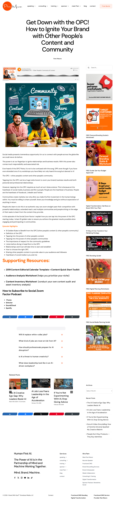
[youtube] (25, 478)
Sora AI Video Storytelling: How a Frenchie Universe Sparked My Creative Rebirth (99, 427)
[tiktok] (32, 478)
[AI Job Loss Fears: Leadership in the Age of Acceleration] (41, 383)
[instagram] (21, 478)
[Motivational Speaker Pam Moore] (12, 2)
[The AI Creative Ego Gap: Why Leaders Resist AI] (18, 384)
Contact (50, 495)
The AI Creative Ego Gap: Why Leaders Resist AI (17, 395)
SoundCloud (11, 305)
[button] (10, 392)
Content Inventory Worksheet (21, 281)
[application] (99, 218)
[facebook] (15, 478)
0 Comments (22, 401)
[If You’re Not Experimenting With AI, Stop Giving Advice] (63, 384)
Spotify (9, 308)
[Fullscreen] (110, 224)
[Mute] (107, 224)
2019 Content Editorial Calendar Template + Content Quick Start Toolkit (42, 269)
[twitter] (18, 478)
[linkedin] (28, 478)
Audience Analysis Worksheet (21, 275)
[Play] (88, 224)
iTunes (9, 300)
